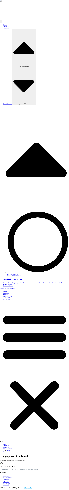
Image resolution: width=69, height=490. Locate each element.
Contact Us (6, 294)
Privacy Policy (28, 488)
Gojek (8, 297)
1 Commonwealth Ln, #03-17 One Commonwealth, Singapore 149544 (19, 469)
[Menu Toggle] (1, 21)
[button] (34, 371)
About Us (6, 293)
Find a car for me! (8, 299)
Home (5, 291)
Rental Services (7, 296)
